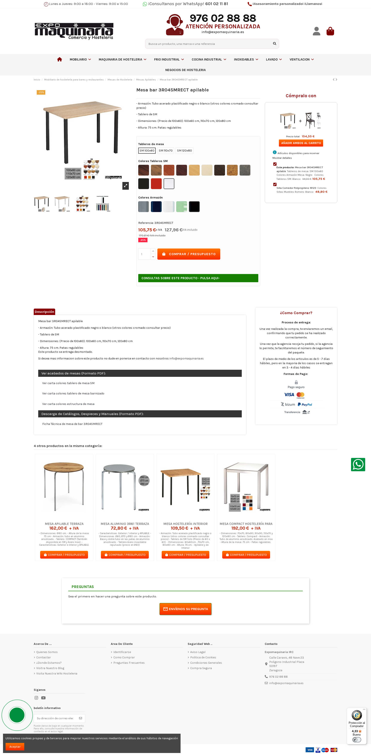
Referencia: (146, 223)
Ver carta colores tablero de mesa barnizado (73, 393)
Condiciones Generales (206, 663)
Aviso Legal (197, 652)
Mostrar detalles (282, 157)
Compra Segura (201, 668)
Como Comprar (124, 657)
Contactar (43, 657)
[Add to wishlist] (58, 518)
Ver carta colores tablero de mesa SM (68, 383)
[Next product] (336, 80)
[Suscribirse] (80, 718)
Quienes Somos (47, 652)
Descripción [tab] (44, 312)
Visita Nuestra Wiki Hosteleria (56, 673)
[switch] (357, 739)
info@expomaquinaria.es (186, 358)
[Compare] (64, 518)
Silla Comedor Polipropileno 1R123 (296, 187)
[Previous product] (334, 80)
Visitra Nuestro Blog (50, 668)
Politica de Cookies (203, 657)
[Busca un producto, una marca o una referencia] (274, 43)
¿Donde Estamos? (49, 663)
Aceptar (15, 746)
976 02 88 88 (278, 677)
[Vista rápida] (70, 518)
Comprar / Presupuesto (192, 254)
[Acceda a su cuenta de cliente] (316, 31)
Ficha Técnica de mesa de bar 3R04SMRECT (72, 424)
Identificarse (122, 652)
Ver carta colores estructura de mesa (68, 404)
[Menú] (364, 710)
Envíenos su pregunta (188, 609)
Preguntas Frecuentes (129, 663)
